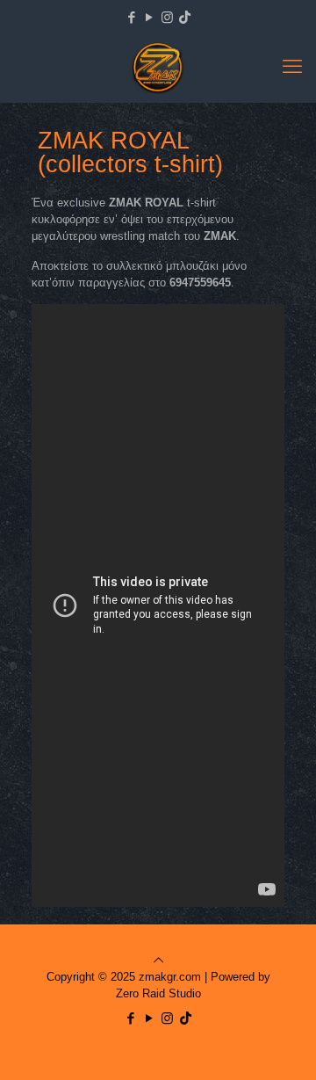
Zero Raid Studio (158, 993)
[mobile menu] (292, 67)
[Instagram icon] (167, 17)
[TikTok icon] (184, 17)
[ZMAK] (158, 66)
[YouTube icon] (149, 17)
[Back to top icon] (158, 960)
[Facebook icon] (132, 17)
